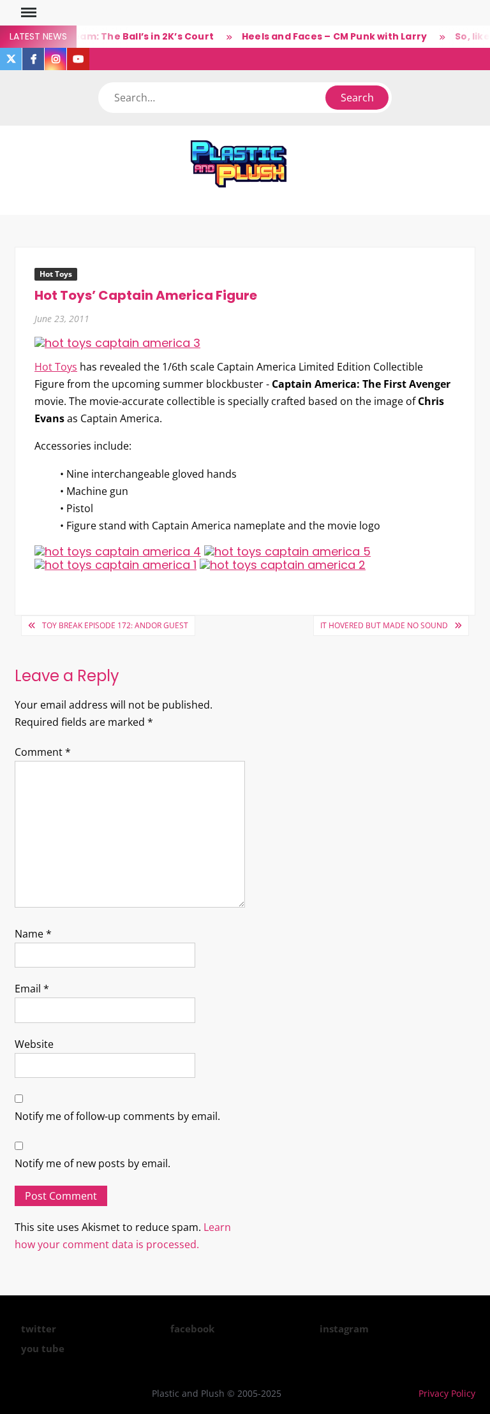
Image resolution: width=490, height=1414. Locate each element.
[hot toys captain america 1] (115, 564)
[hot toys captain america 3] (117, 342)
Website (34, 1044)
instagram (344, 1328)
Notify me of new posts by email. (92, 1163)
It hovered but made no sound (384, 625)
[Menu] (27, 13)
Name (33, 934)
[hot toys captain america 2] (283, 564)
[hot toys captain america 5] (287, 551)
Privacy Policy (447, 1393)
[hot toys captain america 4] (117, 551)
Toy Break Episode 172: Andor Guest (115, 625)
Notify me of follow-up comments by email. (117, 1116)
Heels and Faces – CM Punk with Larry (326, 36)
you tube (42, 1348)
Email (32, 989)
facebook (192, 1328)
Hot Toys (56, 274)
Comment (43, 752)
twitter (38, 1328)
